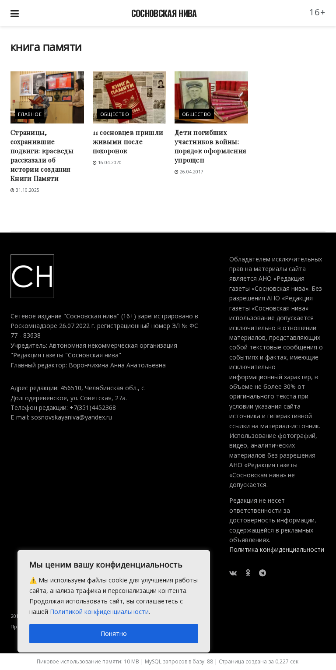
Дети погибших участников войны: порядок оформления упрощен (210, 146)
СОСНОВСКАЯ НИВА (164, 13)
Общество (115, 114)
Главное (30, 114)
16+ (317, 12)
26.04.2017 (190, 172)
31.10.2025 (26, 190)
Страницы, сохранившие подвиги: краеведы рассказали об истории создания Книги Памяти (42, 155)
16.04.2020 (109, 162)
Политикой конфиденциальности (99, 611)
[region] (114, 601)
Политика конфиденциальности (276, 549)
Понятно (114, 633)
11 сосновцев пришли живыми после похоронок (128, 141)
